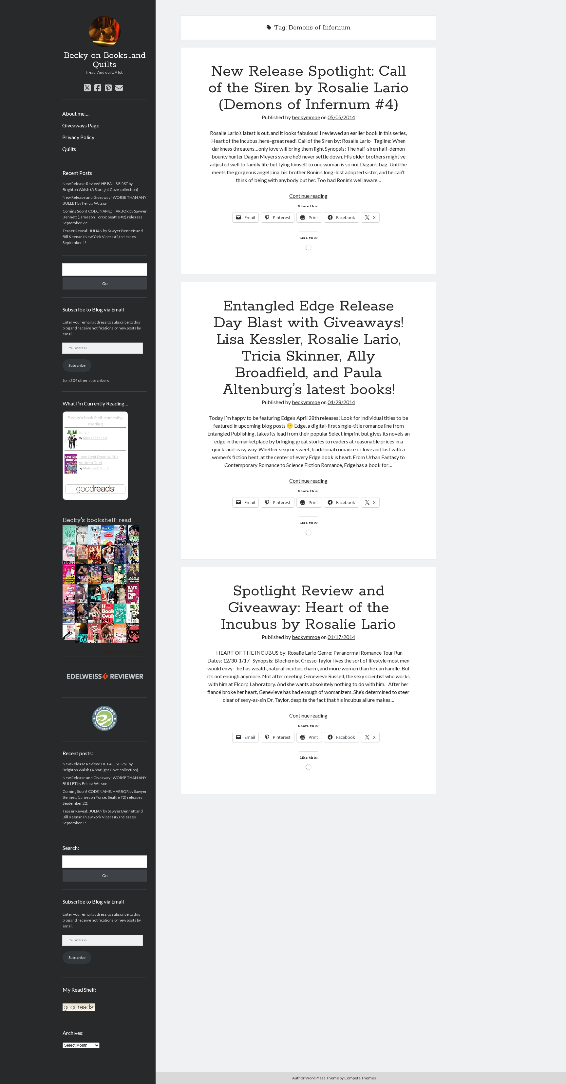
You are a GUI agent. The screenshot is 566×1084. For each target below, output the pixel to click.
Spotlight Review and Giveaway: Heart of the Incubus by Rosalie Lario (308, 608)
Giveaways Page (80, 125)
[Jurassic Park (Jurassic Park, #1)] (71, 638)
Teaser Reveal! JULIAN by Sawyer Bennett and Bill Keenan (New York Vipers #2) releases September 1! (103, 236)
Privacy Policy (78, 137)
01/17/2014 (341, 637)
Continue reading (308, 196)
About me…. (75, 113)
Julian (84, 432)
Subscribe (76, 365)
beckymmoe (306, 117)
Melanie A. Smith (96, 468)
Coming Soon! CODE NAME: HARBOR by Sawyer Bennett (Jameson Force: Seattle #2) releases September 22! (105, 217)
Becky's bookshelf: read (97, 520)
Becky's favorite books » (126, 651)
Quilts (69, 149)
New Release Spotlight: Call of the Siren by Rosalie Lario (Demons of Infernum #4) (308, 88)
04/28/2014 (341, 402)
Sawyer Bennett (95, 437)
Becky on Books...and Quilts (105, 60)
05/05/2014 (341, 117)
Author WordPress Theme (315, 1077)
